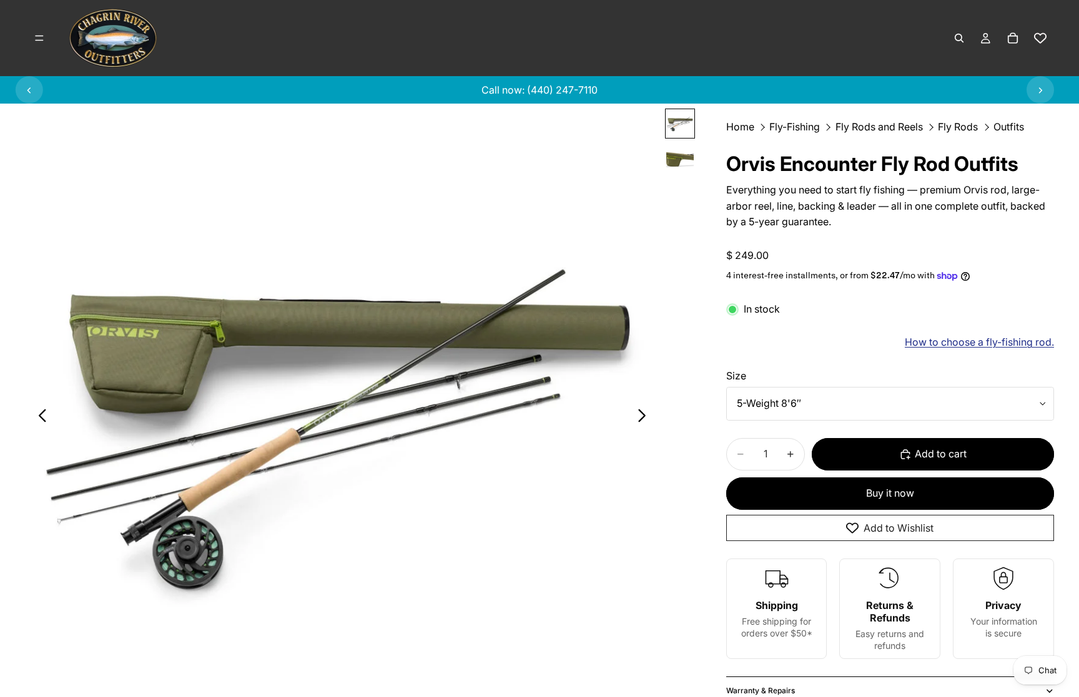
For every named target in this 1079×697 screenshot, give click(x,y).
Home (740, 126)
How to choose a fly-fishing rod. (979, 342)
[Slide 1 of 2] (680, 123)
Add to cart (941, 453)
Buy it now (890, 493)
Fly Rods (958, 126)
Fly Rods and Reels (879, 126)
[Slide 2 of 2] (680, 156)
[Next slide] (1040, 90)
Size (736, 375)
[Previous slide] (29, 90)
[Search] (959, 38)
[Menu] (39, 38)
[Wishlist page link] (1040, 38)
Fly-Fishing (794, 126)
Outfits (1008, 126)
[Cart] (1013, 38)
